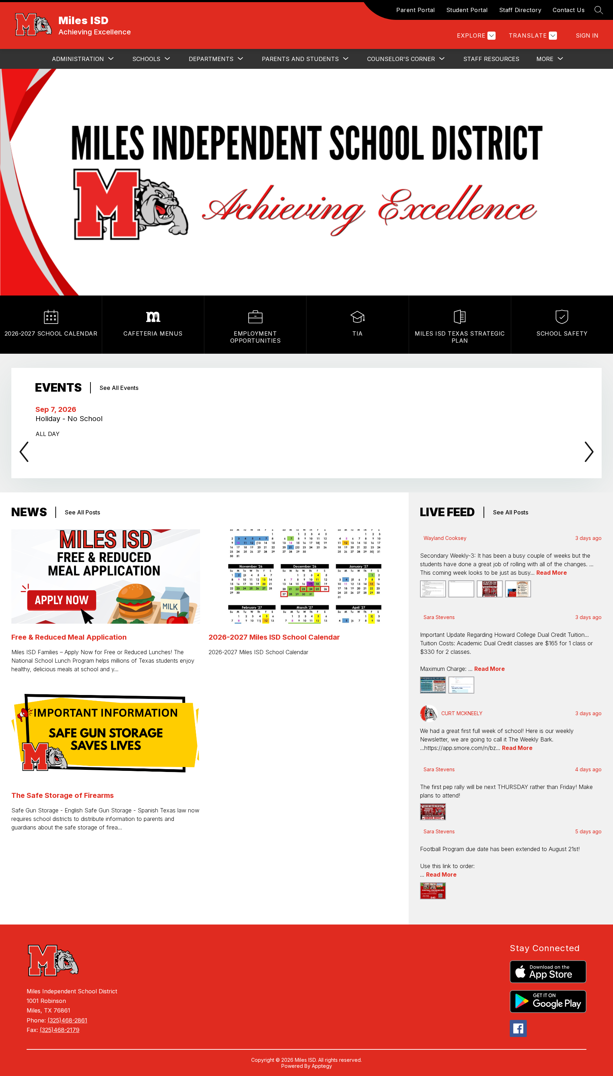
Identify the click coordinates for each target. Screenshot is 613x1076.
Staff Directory (520, 9)
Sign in (587, 35)
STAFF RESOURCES (491, 58)
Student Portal (467, 9)
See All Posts (82, 512)
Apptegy (322, 1066)
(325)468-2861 (67, 1020)
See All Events (119, 387)
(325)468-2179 (59, 1029)
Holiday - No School (71, 418)
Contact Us (569, 9)
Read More (551, 572)
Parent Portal (415, 9)
